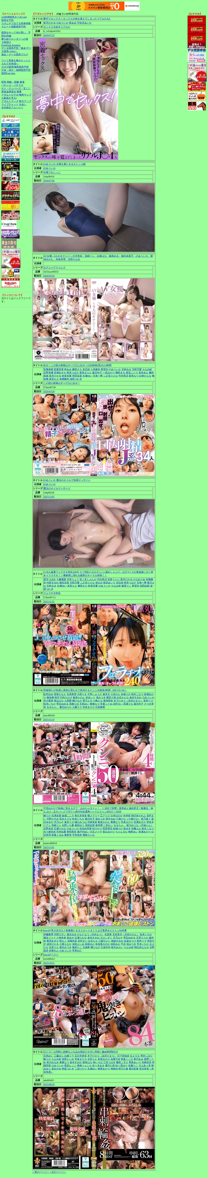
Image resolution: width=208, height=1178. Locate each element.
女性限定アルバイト (12, 107)
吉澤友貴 (56, 815)
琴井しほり (146, 1056)
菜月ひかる (55, 375)
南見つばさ (73, 372)
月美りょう (73, 579)
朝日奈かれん (138, 815)
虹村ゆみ (48, 694)
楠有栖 (50, 697)
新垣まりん (85, 372)
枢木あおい (117, 947)
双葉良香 (59, 369)
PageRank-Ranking (10, 45)
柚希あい (133, 831)
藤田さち (77, 369)
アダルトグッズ (9, 101)
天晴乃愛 (137, 369)
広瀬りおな (60, 828)
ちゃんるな (121, 831)
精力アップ (25, 101)
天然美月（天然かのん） (125, 934)
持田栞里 (77, 375)
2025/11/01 (49, 847)
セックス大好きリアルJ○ (57, 27)
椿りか (47, 815)
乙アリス (105, 815)
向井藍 (127, 815)
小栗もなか (65, 944)
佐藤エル (136, 828)
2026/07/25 (49, 35)
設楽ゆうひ (130, 941)
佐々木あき (98, 1065)
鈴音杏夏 (67, 375)
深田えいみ (78, 944)
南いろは (98, 1062)
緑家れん (54, 950)
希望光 (104, 369)
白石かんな (123, 697)
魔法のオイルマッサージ (57, 488)
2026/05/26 (49, 276)
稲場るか (90, 944)
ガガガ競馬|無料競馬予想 (15, 67)
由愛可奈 (115, 1059)
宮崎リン (56, 825)
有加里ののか (102, 944)
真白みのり (109, 831)
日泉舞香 (100, 707)
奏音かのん (79, 697)
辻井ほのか (117, 815)
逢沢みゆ (71, 934)
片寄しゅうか (94, 694)
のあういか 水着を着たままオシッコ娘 (65, 164)
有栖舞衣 (64, 379)
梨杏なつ (134, 375)
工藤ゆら (59, 1056)
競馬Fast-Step (8, 73)
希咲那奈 (108, 700)
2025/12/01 (49, 496)
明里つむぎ (68, 1068)
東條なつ (95, 704)
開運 (19, 91)
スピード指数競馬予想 (13, 26)
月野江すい (60, 934)
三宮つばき (109, 1062)
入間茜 (68, 700)
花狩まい (118, 704)
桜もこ (63, 941)
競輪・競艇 (13, 82)
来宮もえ (54, 379)
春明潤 (99, 825)
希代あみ (138, 1059)
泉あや (70, 937)
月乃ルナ (59, 822)
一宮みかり (109, 372)
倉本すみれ (135, 697)
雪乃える (87, 700)
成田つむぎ (76, 379)
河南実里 (92, 822)
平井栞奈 (77, 835)
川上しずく (106, 937)
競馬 (3, 82)
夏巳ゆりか (65, 707)
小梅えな (98, 700)
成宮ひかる (53, 944)
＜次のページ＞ (57, 1172)
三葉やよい (104, 941)
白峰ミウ (69, 1056)
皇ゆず (127, 828)
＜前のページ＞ (40, 1172)
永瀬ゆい (87, 375)
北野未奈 (48, 828)
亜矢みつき (65, 947)
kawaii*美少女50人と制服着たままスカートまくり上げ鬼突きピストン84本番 (85, 930)
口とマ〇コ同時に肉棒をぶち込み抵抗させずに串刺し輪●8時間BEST (81, 1051)
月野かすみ (53, 819)
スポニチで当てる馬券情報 (16, 23)
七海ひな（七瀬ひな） (128, 819)
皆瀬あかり (145, 831)
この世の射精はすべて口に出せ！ (62, 383)
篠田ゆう (79, 825)
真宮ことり (132, 372)
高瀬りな (128, 704)
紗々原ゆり (121, 1065)
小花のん (115, 694)
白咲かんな (145, 375)
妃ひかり (97, 828)
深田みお (115, 944)
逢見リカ (69, 822)
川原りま (82, 694)
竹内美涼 (123, 375)
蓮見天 (106, 694)
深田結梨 (145, 586)
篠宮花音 (64, 582)
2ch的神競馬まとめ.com (14, 17)
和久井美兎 (81, 815)
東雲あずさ (53, 941)
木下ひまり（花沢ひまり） (128, 700)
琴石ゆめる (62, 704)
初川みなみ (53, 1062)
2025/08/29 (49, 1084)
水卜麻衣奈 (50, 831)
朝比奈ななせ (141, 947)
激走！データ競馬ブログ (14, 54)
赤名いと (90, 697)
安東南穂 (48, 369)
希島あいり (135, 1062)
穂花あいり (109, 582)
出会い (22, 104)
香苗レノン (70, 1065)
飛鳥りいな (89, 835)
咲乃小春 (123, 1068)
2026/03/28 (49, 391)
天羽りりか (142, 937)
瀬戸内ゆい (83, 831)
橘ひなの (77, 700)
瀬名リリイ (50, 937)
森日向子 (97, 372)
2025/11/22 (49, 601)
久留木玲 (106, 947)
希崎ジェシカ (84, 1065)
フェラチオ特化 (52, 593)
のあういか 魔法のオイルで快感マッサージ (67, 480)
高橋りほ (74, 704)
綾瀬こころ (68, 815)
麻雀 (22, 82)
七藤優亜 (61, 579)
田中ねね (110, 819)
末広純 (86, 369)
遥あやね (56, 1068)
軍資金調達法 (8, 91)
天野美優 (48, 372)
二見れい (108, 825)
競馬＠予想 (7, 20)
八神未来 (61, 937)
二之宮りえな (110, 375)
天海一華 (98, 375)
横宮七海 (111, 697)
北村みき (126, 369)
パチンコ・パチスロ (12, 85)
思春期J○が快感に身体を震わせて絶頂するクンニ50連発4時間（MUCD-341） (85, 690)
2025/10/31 (49, 963)
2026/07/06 (49, 180)
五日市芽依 (81, 1056)
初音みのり (104, 1059)
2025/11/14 (49, 719)
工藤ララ (77, 707)
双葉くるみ (57, 835)
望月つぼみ (50, 579)
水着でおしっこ (52, 172)
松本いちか (50, 704)
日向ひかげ (66, 697)
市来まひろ (89, 707)
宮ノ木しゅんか (88, 579)
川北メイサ (96, 831)
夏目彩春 (134, 1068)
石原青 (108, 934)
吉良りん (54, 947)
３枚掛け (6, 42)
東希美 (68, 835)
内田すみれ (53, 582)
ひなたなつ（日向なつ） (90, 934)
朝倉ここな (127, 1059)
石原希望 (71, 694)
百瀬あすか (60, 372)
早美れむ (77, 950)
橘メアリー (93, 815)
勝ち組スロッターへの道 (14, 39)
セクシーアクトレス (54, 267)
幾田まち (120, 372)
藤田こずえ (122, 1062)
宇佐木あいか (84, 23)
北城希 (86, 947)
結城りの (118, 828)
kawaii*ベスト (51, 954)
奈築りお (126, 694)
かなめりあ (139, 579)
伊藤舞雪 (48, 934)
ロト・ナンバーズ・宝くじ (16, 88)
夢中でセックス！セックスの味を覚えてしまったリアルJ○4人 (77, 18)
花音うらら (114, 579)
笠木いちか (143, 944)
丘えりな (135, 1056)
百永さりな (65, 819)
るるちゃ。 (53, 707)
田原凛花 (107, 828)
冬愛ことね (106, 704)
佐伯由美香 (85, 828)
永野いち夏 (68, 825)
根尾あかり (104, 1068)
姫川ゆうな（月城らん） (139, 825)
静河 (57, 697)
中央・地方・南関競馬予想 (16, 70)
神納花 (114, 1068)
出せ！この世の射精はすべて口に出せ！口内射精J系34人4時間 (77, 365)
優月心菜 (110, 1065)
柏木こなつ (137, 694)
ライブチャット (9, 104)
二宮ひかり (81, 1068)
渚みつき (101, 697)
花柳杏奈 (72, 941)
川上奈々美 (145, 1065)
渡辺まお (59, 700)
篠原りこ (126, 586)
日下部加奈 (123, 1056)
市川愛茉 (48, 700)
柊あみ (72, 23)
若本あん (143, 372)
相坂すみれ (117, 941)
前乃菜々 (146, 819)
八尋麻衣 (95, 369)
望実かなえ (60, 694)
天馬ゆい (84, 704)
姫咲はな (87, 1062)
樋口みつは (81, 822)
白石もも (93, 941)
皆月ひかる (50, 23)
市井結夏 (61, 831)
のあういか (62, 23)
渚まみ (99, 582)
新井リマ (148, 700)
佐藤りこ (133, 1065)
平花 (123, 944)
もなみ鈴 (147, 369)
